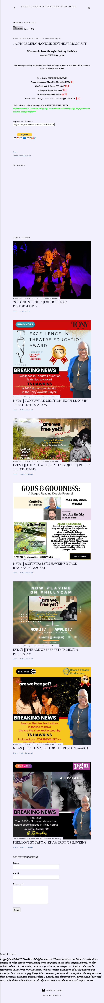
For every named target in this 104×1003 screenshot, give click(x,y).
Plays (64, 7)
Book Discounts (25, 156)
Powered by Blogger (54, 990)
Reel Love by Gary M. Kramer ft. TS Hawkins (49, 842)
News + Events (51, 7)
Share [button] (15, 152)
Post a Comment (26, 410)
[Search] (89, 7)
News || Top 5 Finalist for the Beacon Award (50, 748)
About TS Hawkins (31, 7)
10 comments (25, 311)
